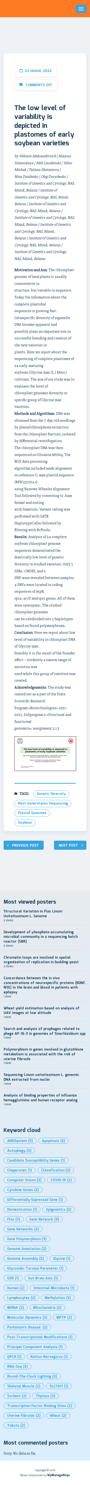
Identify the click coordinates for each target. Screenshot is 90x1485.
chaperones (19, 1170)
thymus (45, 1396)
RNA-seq (17, 1366)
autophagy (19, 1150)
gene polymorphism (27, 1239)
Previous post (25, 845)
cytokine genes (23, 1190)
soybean (25, 822)
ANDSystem (20, 1141)
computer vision (24, 1180)
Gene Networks (23, 1229)
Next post (68, 845)
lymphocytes (21, 1298)
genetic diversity (51, 794)
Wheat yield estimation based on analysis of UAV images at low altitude (41, 1011)
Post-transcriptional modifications (39, 1337)
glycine (61, 1258)
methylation (58, 1298)
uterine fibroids (24, 1415)
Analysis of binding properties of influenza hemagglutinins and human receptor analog (41, 1098)
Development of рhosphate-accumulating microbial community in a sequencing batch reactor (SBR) (41, 937)
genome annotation (26, 1249)
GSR (13, 1278)
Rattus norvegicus (49, 1357)
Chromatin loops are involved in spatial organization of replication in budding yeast (41, 960)
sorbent (17, 1396)
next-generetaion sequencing (43, 803)
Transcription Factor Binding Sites (39, 1406)
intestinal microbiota (54, 1288)
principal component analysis (35, 1347)
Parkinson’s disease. (27, 1327)
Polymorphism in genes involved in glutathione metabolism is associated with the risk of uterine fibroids (43, 1054)
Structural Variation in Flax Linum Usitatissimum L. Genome (33, 914)
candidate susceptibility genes (36, 1160)
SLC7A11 (58, 1386)
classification (55, 1170)
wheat (58, 1415)
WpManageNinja (58, 1475)
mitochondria (47, 1308)
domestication (22, 1209)
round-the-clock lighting (32, 1376)
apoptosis (53, 1141)
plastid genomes (32, 813)
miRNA (15, 1308)
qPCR (14, 1357)
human (15, 1288)
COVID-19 (61, 1180)
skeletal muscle (23, 1386)
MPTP (64, 1317)
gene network (44, 1219)
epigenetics (58, 1209)
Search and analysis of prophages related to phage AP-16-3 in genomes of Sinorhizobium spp (44, 1031)
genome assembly (25, 1258)
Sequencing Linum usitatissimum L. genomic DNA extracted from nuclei (41, 1077)
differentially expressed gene (35, 1200)
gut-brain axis (43, 1278)
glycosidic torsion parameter (35, 1268)
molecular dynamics (27, 1317)
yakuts (16, 1425)
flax (13, 1219)
